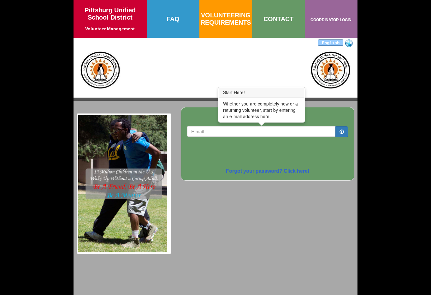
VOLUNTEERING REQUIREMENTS (226, 19)
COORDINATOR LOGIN (330, 20)
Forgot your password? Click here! (267, 171)
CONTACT (278, 18)
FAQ (173, 18)
